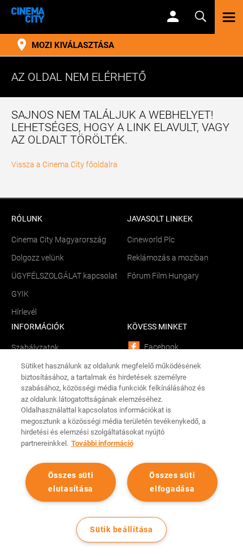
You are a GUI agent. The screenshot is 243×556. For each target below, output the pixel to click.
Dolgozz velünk (37, 257)
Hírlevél (24, 311)
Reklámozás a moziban (168, 257)
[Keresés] (200, 15)
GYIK (20, 293)
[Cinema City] (79, 15)
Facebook (161, 346)
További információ (102, 443)
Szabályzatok (35, 347)
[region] (121, 452)
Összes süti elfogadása (172, 482)
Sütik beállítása (121, 530)
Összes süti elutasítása (71, 482)
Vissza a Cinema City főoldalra (64, 164)
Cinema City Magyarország (58, 239)
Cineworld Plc (151, 239)
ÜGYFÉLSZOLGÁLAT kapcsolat (64, 275)
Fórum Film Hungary (163, 275)
